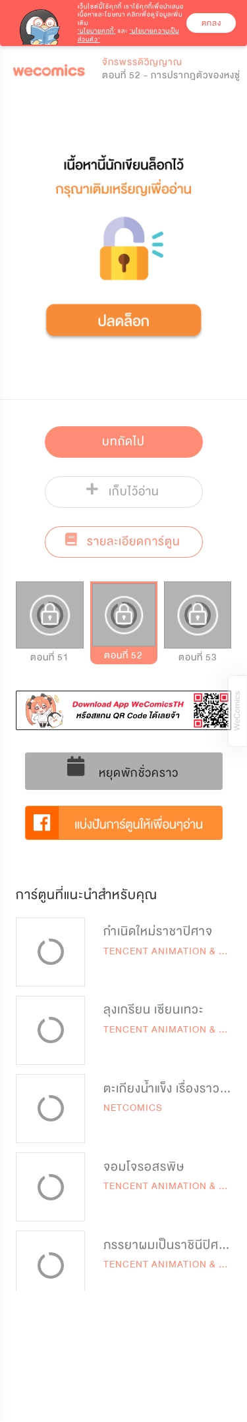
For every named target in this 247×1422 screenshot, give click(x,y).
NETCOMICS (133, 1108)
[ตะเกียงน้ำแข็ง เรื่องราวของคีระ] (50, 1108)
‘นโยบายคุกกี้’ (97, 31)
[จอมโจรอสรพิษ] (50, 1186)
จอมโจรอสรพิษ (143, 1166)
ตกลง (211, 23)
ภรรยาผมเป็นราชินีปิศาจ (168, 1245)
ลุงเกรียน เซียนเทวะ (153, 1009)
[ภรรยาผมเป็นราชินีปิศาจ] (50, 1265)
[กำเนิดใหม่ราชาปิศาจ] (50, 952)
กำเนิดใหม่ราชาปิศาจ (158, 931)
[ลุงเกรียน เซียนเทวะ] (50, 1030)
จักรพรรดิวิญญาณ (142, 62)
